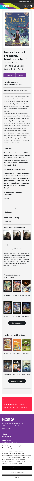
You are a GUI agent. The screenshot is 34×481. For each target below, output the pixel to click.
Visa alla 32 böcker (17, 381)
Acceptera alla (17, 468)
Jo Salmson (19, 66)
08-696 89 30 (6, 436)
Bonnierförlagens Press (21, 90)
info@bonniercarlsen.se (9, 443)
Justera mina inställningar (17, 472)
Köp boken (9, 75)
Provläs (21, 75)
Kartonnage (8, 212)
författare (8, 407)
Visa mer (6, 199)
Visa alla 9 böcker (17, 323)
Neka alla (17, 477)
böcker (21, 404)
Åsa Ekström (19, 69)
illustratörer (21, 407)
